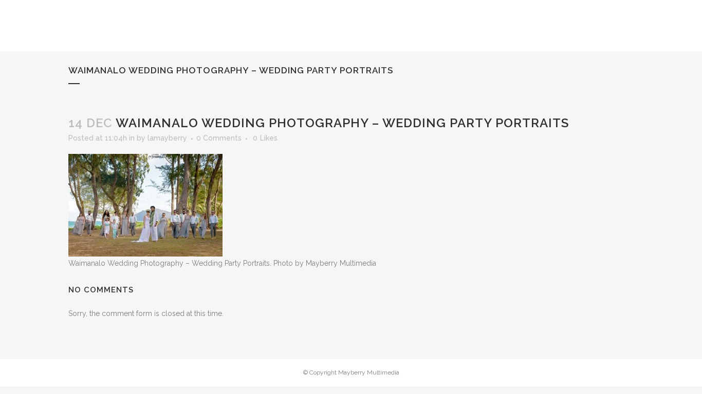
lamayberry (167, 138)
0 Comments (219, 138)
